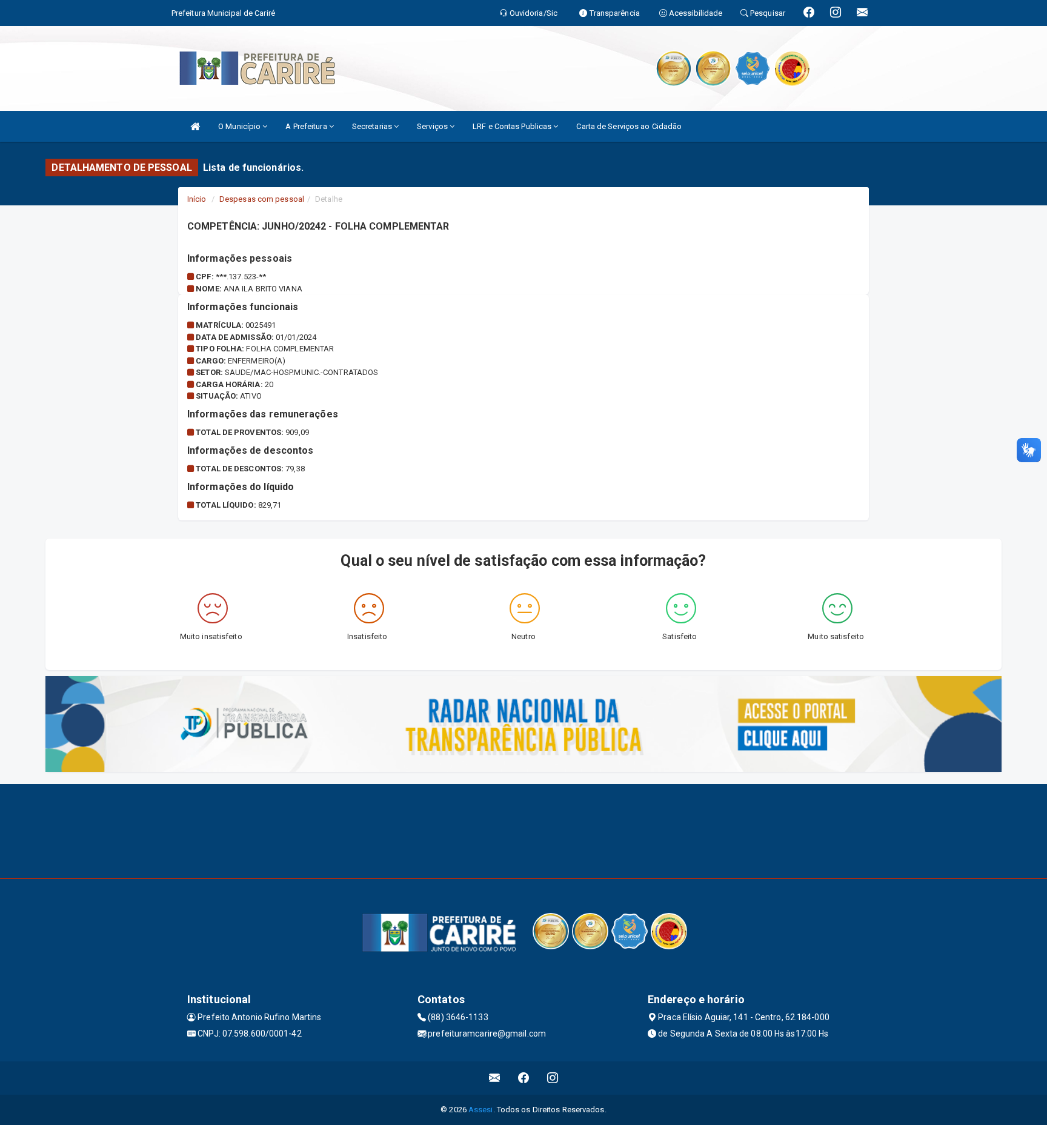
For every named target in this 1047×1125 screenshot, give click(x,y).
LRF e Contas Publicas (513, 126)
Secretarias (373, 126)
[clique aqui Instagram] (552, 1078)
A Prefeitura (306, 126)
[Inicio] (195, 126)
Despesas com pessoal (261, 199)
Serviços (433, 126)
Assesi (480, 1109)
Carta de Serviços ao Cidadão (629, 126)
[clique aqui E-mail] (494, 1078)
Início (197, 199)
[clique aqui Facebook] (523, 1078)
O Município (240, 126)
